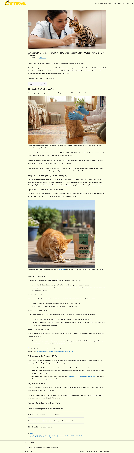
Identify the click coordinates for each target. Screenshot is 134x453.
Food (105, 3)
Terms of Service (104, 451)
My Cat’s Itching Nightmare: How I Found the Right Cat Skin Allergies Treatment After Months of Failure (57, 435)
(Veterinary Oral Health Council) (81, 376)
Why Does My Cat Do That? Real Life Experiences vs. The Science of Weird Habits (51, 437)
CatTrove (62, 269)
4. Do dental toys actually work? (40, 427)
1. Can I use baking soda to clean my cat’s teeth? (46, 409)
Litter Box (100, 3)
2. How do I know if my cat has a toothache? (44, 415)
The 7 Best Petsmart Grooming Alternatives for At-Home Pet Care (54, 351)
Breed (119, 3)
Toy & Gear (114, 3)
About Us (129, 3)
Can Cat (124, 3)
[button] (133, 4)
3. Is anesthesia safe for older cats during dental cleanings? (50, 421)
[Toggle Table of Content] (44, 84)
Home (96, 3)
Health (109, 3)
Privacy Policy (95, 451)
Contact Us (81, 451)
